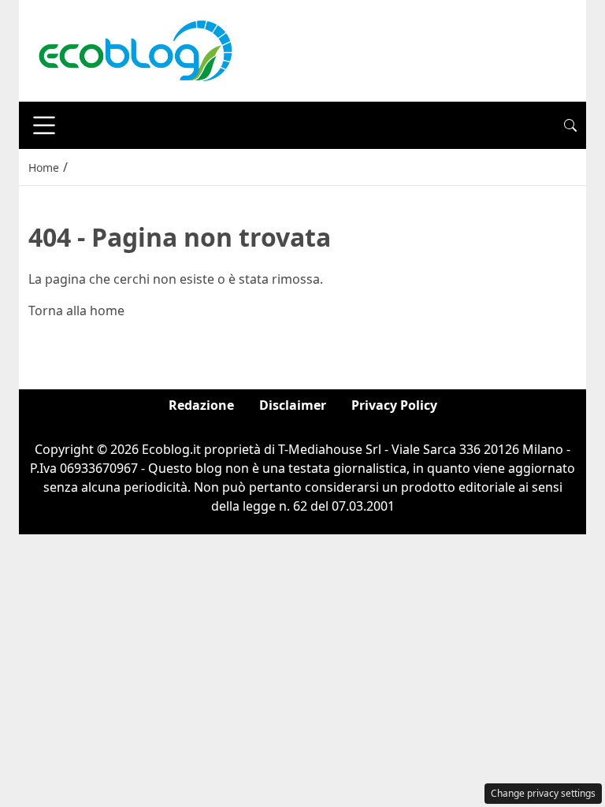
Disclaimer (292, 405)
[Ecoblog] (134, 49)
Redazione (201, 405)
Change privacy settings (543, 793)
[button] (570, 125)
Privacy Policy (394, 405)
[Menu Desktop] (44, 125)
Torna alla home (76, 310)
